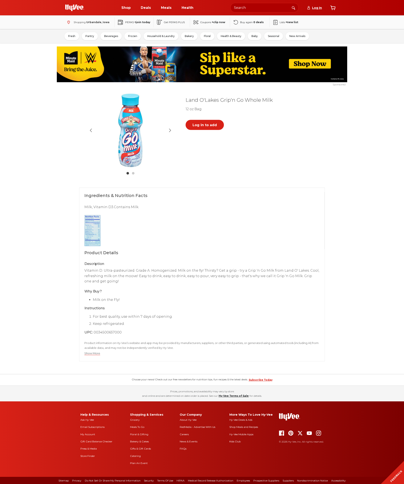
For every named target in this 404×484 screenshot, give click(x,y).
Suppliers (288, 480)
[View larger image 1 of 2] (130, 130)
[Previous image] (90, 130)
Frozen (132, 36)
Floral (207, 36)
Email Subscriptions (92, 426)
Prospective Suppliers (266, 480)
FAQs (183, 448)
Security (149, 480)
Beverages (111, 36)
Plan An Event (139, 463)
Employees (243, 480)
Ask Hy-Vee (87, 419)
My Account (87, 434)
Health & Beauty (231, 36)
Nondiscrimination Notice (312, 480)
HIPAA (181, 480)
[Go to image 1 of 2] (127, 173)
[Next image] (170, 130)
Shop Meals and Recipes (243, 426)
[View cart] (333, 8)
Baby (254, 36)
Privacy (76, 480)
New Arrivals (297, 36)
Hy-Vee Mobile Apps (241, 434)
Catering (135, 456)
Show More (92, 353)
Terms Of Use (165, 480)
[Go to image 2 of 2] (133, 173)
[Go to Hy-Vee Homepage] (74, 7)
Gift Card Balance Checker (96, 441)
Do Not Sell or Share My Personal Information (113, 480)
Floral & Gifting (139, 434)
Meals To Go (137, 426)
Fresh (71, 36)
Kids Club (235, 441)
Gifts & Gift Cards (140, 448)
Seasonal (273, 36)
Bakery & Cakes (139, 441)
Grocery (135, 419)
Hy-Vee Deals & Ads (240, 419)
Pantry (89, 36)
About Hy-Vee (188, 419)
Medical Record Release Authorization (210, 480)
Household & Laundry (161, 36)
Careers (184, 434)
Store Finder (87, 456)
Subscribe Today (260, 379)
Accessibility (338, 480)
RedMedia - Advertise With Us (197, 426)
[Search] (293, 7)
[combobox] (264, 7)
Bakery (189, 36)
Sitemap (63, 480)
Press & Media (88, 448)
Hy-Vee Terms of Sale (234, 395)
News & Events (188, 441)
